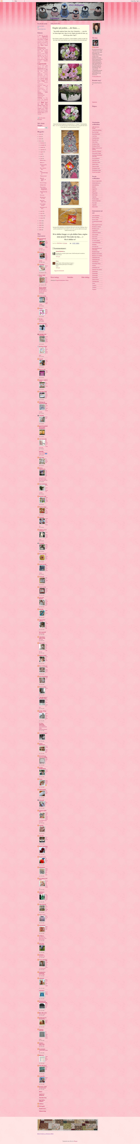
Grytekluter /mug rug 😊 (46, 783)
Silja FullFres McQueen (42, 1100)
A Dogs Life (40, 35)
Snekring (39, 89)
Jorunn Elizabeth (59, 251)
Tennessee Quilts (95, 166)
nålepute (39, 72)
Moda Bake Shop (43, 1097)
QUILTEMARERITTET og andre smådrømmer (43, 427)
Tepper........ (46, 679)
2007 (40, 227)
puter (47, 80)
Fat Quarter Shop (95, 144)
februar (42, 215)
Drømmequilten (42, 687)
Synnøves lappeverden (41, 1043)
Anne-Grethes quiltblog (42, 620)
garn (43, 49)
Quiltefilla (41, 609)
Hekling (46, 52)
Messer (46, 68)
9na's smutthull (42, 632)
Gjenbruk (46, 50)
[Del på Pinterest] (78, 243)
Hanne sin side (42, 369)
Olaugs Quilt (94, 193)
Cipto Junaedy (46, 771)
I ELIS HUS (41, 990)
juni (41, 156)
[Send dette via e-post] (73, 243)
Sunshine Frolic (40, 99)
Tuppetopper (46, 372)
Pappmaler (42, 78)
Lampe (39, 62)
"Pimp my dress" (43, 176)
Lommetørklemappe (96, 242)
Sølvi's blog (41, 457)
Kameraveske (40, 59)
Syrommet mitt (45, 100)
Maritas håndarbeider (42, 744)
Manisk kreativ (42, 857)
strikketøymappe (40, 96)
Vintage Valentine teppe (43, 111)
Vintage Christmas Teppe (43, 109)
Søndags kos (46, 1068)
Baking (41, 38)
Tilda (47, 105)
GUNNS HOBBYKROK (42, 768)
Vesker (46, 108)
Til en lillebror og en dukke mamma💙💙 (43, 453)
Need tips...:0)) (42, 956)
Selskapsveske (43, 185)
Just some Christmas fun (46, 395)
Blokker (41, 39)
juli (41, 154)
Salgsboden (94, 102)
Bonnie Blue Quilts (96, 134)
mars (41, 213)
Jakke (43, 56)
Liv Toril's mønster (96, 240)
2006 (40, 229)
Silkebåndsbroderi (41, 88)
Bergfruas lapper (42, 507)
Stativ (39, 90)
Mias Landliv (42, 643)
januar (41, 218)
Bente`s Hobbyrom (43, 666)
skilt (47, 88)
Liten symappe (95, 234)
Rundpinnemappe (95, 251)
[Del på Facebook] (77, 243)
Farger (39, 46)
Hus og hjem (45, 53)
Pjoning (46, 79)
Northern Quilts (42, 296)
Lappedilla (94, 204)
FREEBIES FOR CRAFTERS (42, 335)
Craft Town (94, 136)
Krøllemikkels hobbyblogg (42, 972)
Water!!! (46, 688)
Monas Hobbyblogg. (43, 676)
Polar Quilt (94, 202)
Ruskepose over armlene (97, 255)
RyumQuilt (41, 543)
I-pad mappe (44, 55)
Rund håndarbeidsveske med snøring (97, 249)
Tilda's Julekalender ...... (46, 670)
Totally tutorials (95, 279)
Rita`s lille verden (43, 1013)
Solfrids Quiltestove (96, 183)
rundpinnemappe (40, 83)
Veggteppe (39, 108)
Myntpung (94, 244)
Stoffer (46, 92)
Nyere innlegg (55, 277)
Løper (47, 65)
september (42, 149)
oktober (42, 147)
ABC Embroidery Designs (95, 127)
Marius (46, 66)
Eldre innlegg (85, 277)
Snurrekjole (46, 326)
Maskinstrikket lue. (46, 1005)
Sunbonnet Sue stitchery (97, 269)
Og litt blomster (46, 859)
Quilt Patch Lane (95, 160)
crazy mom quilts (43, 439)
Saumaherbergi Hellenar (42, 239)
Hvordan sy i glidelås (96, 226)
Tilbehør (43, 105)
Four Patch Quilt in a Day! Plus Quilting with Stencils (43, 291)
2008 (40, 225)
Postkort (39, 80)
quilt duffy (41, 836)
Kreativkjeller (42, 1049)
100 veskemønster (96, 215)
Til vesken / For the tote (46, 625)
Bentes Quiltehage (43, 484)
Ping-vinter (42, 79)
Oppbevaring (40, 73)
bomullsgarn (40, 41)
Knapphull (39, 60)
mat (44, 68)
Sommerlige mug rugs (43, 192)
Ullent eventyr (42, 915)
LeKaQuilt (41, 415)
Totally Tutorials (42, 564)
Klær (47, 59)
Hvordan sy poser (95, 228)
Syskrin (39, 102)
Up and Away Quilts (96, 172)
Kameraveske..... (43, 160)
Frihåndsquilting (42, 48)
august (41, 151)
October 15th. (41, 1045)
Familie (46, 45)
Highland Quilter (43, 655)
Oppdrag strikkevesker (46, 500)
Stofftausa (41, 1103)
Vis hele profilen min (96, 76)
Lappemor (94, 191)
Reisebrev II (46, 1079)
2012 (40, 138)
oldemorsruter (45, 72)
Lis (56, 125)
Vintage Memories (41, 111)
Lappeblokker (95, 230)
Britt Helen (96, 47)
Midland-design (42, 1111)
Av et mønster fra (46, 993)
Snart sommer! (42, 974)
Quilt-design (94, 195)
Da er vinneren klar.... (43, 168)
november (42, 145)
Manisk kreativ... (42, 1108)
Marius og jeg (46, 917)
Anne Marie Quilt (43, 391)
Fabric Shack (95, 142)
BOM (47, 39)
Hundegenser (40, 53)
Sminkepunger (46, 928)
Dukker (42, 45)
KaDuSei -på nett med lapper (43, 530)
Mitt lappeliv (42, 1106)
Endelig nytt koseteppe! (46, 510)
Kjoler (44, 59)
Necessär (46, 266)
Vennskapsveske (95, 281)
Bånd (43, 41)
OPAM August (46, 579)
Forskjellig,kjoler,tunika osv (97, 222)
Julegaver (46, 57)
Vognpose (94, 285)
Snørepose (43, 89)
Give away (40, 51)
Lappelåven (94, 189)
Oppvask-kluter (40, 75)
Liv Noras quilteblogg (41, 724)
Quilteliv (94, 187)
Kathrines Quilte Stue (42, 811)
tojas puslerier (42, 925)
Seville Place (43, 86)
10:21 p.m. (58, 256)
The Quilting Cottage (96, 170)
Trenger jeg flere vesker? (43, 165)
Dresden (44, 43)
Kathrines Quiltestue (96, 200)
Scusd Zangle (41, 633)
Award (39, 38)
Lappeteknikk (42, 64)
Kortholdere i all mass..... (43, 208)
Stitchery (39, 92)
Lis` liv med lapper (43, 733)
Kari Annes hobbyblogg (41, 944)
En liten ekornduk (46, 460)
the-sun (40, 319)
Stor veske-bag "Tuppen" (46, 602)
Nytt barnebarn (46, 792)
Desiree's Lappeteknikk (97, 181)
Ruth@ (40, 1091)
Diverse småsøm (95, 217)
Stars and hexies (46, 838)
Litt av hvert (94, 236)
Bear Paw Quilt (95, 132)
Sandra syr (45, 85)
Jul (42, 57)
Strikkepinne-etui (95, 267)
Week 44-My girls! (46, 658)
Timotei (41, 308)
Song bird (46, 417)
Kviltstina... (41, 955)
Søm (42, 102)
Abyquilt (41, 359)
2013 (40, 136)
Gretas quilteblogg (43, 960)
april (41, 211)
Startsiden (70, 277)
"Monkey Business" (46, 1058)
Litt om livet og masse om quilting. (43, 756)
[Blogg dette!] (74, 243)
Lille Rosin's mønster (96, 232)
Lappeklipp (41, 264)
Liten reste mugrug (46, 590)
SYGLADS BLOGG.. (41, 598)
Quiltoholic (41, 517)
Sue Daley (45, 97)
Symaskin (46, 99)
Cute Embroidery (95, 138)
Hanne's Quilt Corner (42, 275)
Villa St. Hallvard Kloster (46, 716)
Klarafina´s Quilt (43, 1086)
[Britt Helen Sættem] (38, 27)
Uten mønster (46, 759)
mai (41, 158)
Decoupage (42, 42)
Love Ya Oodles (41, 65)
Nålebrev (46, 71)
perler (39, 79)
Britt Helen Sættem (41, 26)
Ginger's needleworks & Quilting (97, 148)
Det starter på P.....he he (42, 197)
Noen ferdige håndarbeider (46, 749)
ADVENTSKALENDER (43, 1051)
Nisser (42, 71)
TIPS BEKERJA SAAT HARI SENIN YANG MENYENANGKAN (43, 727)
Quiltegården (42, 867)
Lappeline (41, 825)
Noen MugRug (46, 1021)
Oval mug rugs (95, 246)
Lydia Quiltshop (95, 185)
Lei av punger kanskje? (43, 204)
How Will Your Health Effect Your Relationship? (42, 938)
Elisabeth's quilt (42, 496)
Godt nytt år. (46, 849)
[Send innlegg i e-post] (70, 243)
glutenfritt (39, 52)
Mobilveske (40, 69)
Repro (39, 82)
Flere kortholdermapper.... (44, 173)
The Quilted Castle (96, 168)
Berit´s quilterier (42, 554)
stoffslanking (40, 93)
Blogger (75, 1141)
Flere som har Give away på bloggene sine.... (44, 188)
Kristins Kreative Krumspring (43, 1018)
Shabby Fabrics (95, 164)
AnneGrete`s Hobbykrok (42, 1094)
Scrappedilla (42, 1076)
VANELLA (41, 936)
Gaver (47, 49)
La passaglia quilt (46, 556)
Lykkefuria (41, 978)
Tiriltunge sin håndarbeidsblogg (43, 402)
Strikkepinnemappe (41, 95)
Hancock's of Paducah (96, 151)
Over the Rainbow (96, 158)
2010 (40, 220)
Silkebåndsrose (95, 261)
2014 (40, 134)
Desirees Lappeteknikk (42, 468)
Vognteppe (39, 114)
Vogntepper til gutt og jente (46, 871)
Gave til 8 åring (43, 182)
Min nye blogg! (42, 1014)
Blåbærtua (41, 1055)
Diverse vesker (95, 219)
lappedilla (41, 451)
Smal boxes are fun (46, 362)
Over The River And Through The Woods (43, 77)
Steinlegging (46, 90)
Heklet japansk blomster (97, 224)
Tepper (46, 102)
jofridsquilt (41, 576)
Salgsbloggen (40, 85)
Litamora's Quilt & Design (43, 380)
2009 (40, 223)
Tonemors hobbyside (41, 1030)
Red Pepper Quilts (43, 346)
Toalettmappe (45, 106)
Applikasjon (45, 36)
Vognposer (46, 112)
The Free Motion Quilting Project (42, 288)
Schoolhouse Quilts (96, 162)
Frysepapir (39, 49)
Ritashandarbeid (42, 324)
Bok (44, 39)
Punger (43, 81)
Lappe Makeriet (42, 904)
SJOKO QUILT (42, 587)
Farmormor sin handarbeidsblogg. (43, 1001)
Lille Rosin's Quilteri (41, 892)
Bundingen (41, 252)
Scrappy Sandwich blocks (46, 340)
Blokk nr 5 (42, 162)
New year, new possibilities (46, 280)
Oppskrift (46, 73)
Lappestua (94, 197)
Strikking (40, 98)
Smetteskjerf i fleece (96, 263)
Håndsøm (39, 55)
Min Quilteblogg (42, 1088)
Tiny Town (40, 106)
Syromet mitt (40, 100)
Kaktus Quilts (95, 206)
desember (42, 143)
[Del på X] (75, 243)
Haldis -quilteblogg (43, 846)
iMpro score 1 (46, 612)
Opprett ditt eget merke (42, 29)
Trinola (40, 779)
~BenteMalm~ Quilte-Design (42, 637)
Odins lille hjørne (43, 1065)
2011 (40, 141)
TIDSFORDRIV (42, 789)
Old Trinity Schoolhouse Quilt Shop (97, 155)
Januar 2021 (41, 320)
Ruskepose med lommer (97, 253)
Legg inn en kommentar (59, 270)
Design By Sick (95, 140)
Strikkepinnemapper (46, 311)
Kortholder (46, 60)
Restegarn (46, 82)
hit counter (40, 119)
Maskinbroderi (41, 68)
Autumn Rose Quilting (96, 130)
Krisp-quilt (41, 800)
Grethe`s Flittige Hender (42, 711)
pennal (46, 78)
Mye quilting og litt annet (43, 879)
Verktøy (43, 108)
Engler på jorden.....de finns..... (43, 179)
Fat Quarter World (96, 146)
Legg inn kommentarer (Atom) (62, 280)
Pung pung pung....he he (43, 201)
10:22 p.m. (58, 267)
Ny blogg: (41, 639)
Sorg (47, 89)
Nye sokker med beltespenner (46, 897)
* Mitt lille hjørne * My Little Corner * (43, 698)
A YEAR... (46, 803)
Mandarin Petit (41, 66)
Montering (44, 69)
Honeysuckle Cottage (96, 153)
